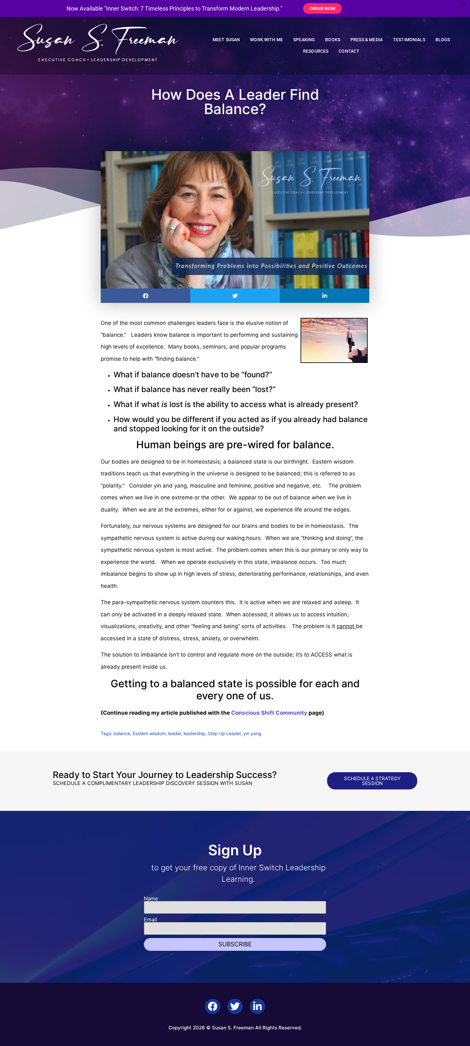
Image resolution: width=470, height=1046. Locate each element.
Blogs (442, 39)
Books (332, 39)
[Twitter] (235, 1006)
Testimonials (409, 39)
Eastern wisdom (149, 733)
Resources (315, 51)
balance (122, 733)
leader (174, 733)
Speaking (304, 39)
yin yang (252, 733)
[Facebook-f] (212, 1006)
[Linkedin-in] (257, 1006)
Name (151, 898)
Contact (349, 51)
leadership (194, 733)
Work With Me (266, 39)
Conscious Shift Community (269, 713)
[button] (145, 295)
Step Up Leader (224, 733)
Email (150, 919)
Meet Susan (226, 39)
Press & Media (366, 39)
